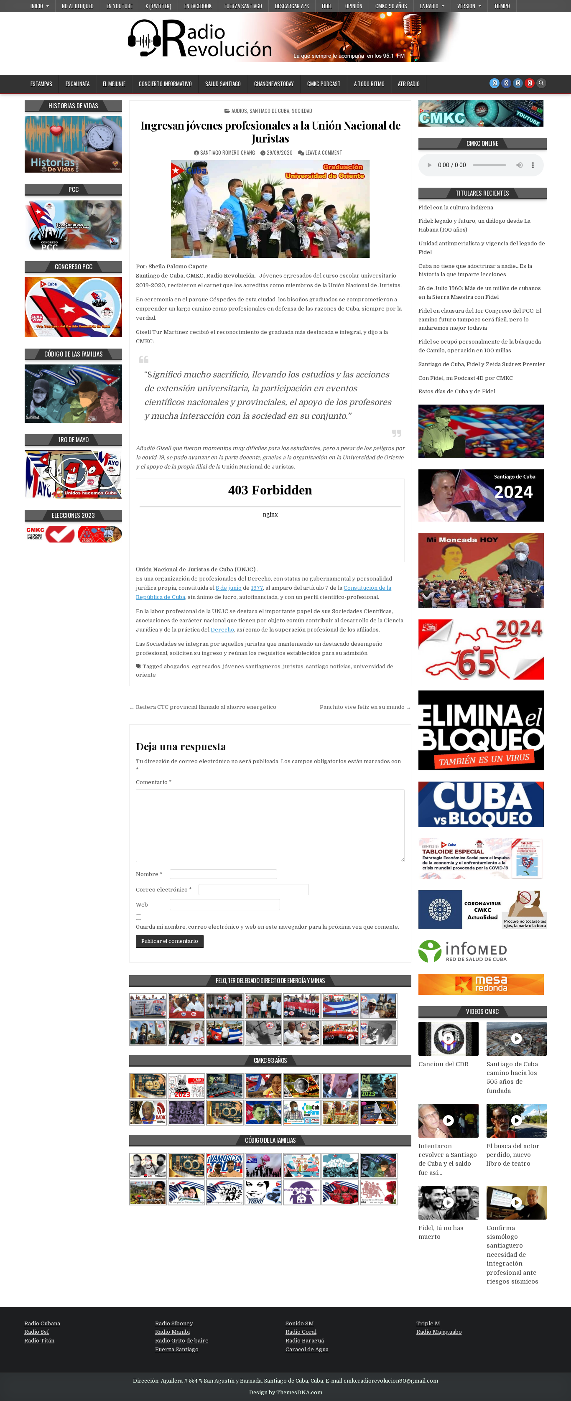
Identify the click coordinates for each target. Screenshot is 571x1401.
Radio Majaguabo (439, 1332)
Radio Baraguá (305, 1340)
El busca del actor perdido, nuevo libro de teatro (513, 1155)
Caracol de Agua (307, 1349)
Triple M (428, 1323)
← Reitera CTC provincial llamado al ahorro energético (202, 707)
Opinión (353, 6)
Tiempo (502, 6)
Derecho (222, 630)
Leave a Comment (324, 152)
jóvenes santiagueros (251, 666)
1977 (257, 588)
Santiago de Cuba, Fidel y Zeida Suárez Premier (482, 364)
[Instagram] (518, 83)
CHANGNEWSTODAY (274, 83)
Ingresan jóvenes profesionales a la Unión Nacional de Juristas (270, 131)
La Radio (429, 6)
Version (466, 6)
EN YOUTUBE (120, 6)
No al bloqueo (78, 6)
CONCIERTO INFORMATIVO (165, 83)
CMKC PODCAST (324, 83)
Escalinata (77, 83)
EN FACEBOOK (198, 6)
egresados (206, 666)
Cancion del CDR (443, 1064)
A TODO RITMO (369, 83)
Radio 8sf (36, 1332)
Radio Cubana (42, 1323)
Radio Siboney (174, 1323)
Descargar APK (292, 6)
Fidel (327, 6)
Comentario (154, 782)
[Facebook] (506, 83)
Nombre (149, 874)
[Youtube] (530, 83)
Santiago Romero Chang (227, 152)
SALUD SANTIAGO (223, 83)
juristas (293, 666)
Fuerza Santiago (243, 6)
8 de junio (229, 588)
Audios (239, 110)
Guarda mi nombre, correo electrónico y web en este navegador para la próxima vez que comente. (267, 927)
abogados (176, 666)
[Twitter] (494, 83)
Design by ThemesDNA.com (285, 1393)
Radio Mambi (172, 1332)
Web (142, 905)
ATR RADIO (409, 83)
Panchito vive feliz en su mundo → (365, 707)
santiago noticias (328, 666)
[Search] (541, 83)
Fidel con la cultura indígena (455, 207)
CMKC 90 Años (391, 6)
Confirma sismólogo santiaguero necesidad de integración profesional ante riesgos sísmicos (512, 1255)
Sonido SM (300, 1323)
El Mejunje (114, 83)
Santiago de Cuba (269, 110)
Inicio (37, 6)
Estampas (41, 83)
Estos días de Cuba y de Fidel (456, 391)
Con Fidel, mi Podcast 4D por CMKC (465, 378)
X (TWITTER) (158, 6)
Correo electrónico (164, 889)
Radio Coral (301, 1332)
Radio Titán (39, 1340)
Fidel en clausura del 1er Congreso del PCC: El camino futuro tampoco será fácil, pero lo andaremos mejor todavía (479, 319)
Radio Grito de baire (182, 1340)
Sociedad (302, 110)
